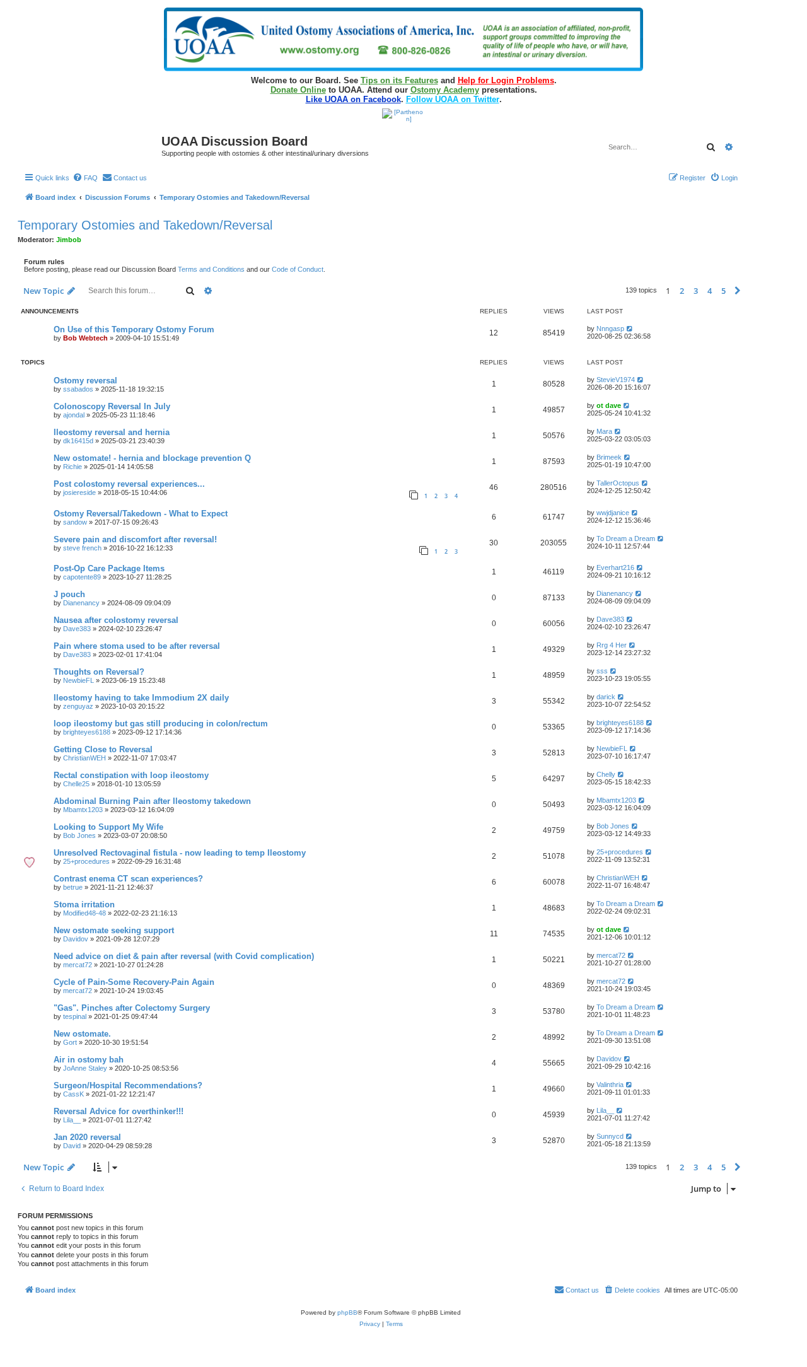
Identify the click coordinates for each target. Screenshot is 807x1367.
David (72, 1145)
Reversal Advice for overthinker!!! (118, 1111)
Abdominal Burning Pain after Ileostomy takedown (152, 801)
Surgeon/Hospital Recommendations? (128, 1085)
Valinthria (610, 1084)
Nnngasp (610, 328)
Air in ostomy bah (89, 1059)
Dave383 (77, 628)
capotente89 (82, 577)
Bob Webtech (85, 338)
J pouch (69, 594)
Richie (72, 466)
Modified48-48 (84, 913)
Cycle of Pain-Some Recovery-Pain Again (134, 982)
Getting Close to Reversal (103, 749)
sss (602, 671)
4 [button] (709, 290)
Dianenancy (81, 603)
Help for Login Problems (506, 80)
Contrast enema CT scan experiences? (128, 878)
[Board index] (91, 145)
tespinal (74, 1016)
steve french (82, 548)
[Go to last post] (630, 328)
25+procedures (86, 861)
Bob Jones (79, 835)
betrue (73, 887)
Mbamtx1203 (83, 809)
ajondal (73, 415)
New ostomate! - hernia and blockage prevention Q (152, 458)
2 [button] (682, 290)
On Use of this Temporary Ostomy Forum (134, 329)
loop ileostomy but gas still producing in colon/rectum (161, 723)
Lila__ (72, 1120)
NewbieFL (78, 680)
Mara (604, 431)
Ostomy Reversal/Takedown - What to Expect (141, 513)
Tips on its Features (399, 80)
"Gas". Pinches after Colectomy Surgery (132, 1008)
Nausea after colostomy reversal (116, 620)
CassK (73, 1094)
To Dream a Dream (625, 538)
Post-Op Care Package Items (109, 568)
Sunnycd (610, 1136)
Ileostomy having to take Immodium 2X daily (141, 697)
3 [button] (696, 290)
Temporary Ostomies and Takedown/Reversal (145, 225)
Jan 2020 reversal (87, 1137)
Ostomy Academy (444, 90)
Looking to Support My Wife (108, 827)
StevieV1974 (615, 379)
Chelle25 (76, 784)
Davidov (75, 939)
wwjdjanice (612, 512)
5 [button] (723, 290)
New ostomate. (82, 1033)
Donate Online (298, 90)
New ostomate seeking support (114, 930)
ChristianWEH (84, 758)
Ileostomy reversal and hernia (112, 432)
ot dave (608, 405)
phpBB (347, 1312)
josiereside (79, 492)
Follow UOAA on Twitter (452, 99)
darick (605, 697)
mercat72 (77, 965)
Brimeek (609, 457)
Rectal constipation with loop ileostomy (131, 775)
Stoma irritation (84, 904)
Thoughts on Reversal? (99, 672)
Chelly (605, 774)
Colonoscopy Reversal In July (112, 406)
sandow (75, 522)
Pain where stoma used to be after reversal (137, 646)
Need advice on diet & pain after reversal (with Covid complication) (184, 956)
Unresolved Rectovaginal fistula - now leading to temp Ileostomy (180, 853)
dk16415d (78, 441)
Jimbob (68, 239)
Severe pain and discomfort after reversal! (135, 539)
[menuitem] (85, 177)
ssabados (78, 389)
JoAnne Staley (85, 1068)
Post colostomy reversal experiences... (129, 484)
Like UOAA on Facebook (353, 99)
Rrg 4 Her (611, 645)
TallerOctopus (617, 483)
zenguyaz (78, 706)
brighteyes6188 (86, 732)
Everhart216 (615, 567)
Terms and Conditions (211, 269)
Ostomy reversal (85, 380)
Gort (70, 1042)
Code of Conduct (297, 269)
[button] (737, 290)
